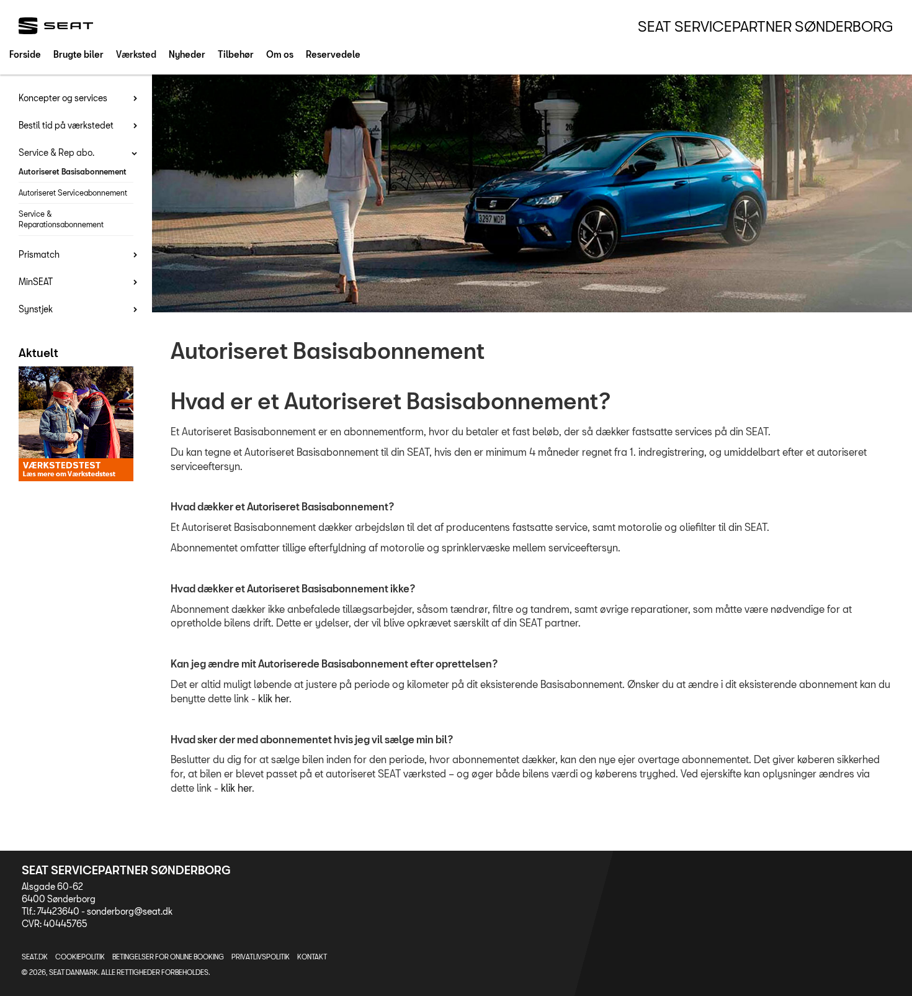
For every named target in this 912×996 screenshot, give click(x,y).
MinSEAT (36, 281)
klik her (273, 698)
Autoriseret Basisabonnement (73, 171)
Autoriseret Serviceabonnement (73, 192)
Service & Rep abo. (56, 152)
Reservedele (333, 54)
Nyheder (187, 54)
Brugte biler (78, 54)
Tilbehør (236, 54)
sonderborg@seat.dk (129, 911)
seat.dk (35, 957)
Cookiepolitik (80, 957)
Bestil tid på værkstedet (66, 125)
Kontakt (312, 957)
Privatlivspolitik (260, 957)
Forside (25, 54)
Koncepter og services (63, 98)
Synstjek (36, 309)
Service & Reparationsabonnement (61, 219)
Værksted (136, 54)
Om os (279, 54)
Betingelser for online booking (168, 957)
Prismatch (39, 254)
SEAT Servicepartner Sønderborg (765, 26)
